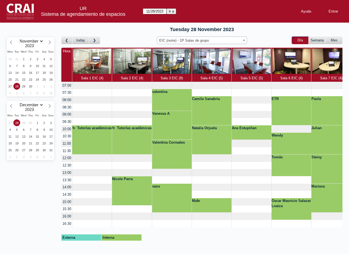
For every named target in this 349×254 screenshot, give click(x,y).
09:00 (66, 114)
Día (300, 40)
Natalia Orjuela (204, 128)
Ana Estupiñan (244, 128)
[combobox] (202, 40)
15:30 (66, 209)
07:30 (66, 92)
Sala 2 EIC (131, 78)
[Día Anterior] (67, 40)
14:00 (66, 187)
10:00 (66, 129)
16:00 (66, 216)
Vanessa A (161, 113)
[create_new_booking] (92, 85)
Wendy (277, 135)
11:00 (66, 143)
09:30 (66, 122)
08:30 (66, 107)
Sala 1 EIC (91, 78)
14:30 (66, 194)
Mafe (196, 201)
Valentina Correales (168, 142)
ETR (275, 99)
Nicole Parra (122, 179)
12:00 (66, 158)
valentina (159, 92)
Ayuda (306, 11)
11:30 (66, 151)
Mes (334, 40)
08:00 (66, 100)
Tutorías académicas (94, 128)
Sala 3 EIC (171, 78)
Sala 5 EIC (251, 78)
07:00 (66, 85)
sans (156, 186)
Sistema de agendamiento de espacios (83, 14)
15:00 (66, 202)
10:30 (66, 136)
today (80, 40)
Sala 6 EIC (291, 78)
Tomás (277, 157)
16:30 (66, 224)
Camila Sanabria (206, 99)
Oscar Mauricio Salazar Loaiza (291, 203)
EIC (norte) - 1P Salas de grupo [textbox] (184, 40)
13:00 (66, 173)
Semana (317, 40)
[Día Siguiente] (94, 40)
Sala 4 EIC (211, 78)
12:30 (66, 165)
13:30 (66, 180)
